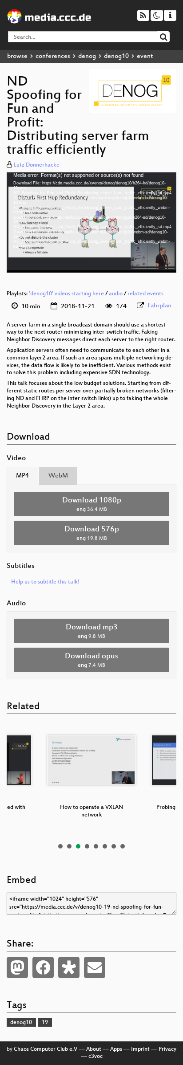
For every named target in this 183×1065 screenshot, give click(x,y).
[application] (91, 222)
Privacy (167, 1049)
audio (116, 294)
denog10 (116, 56)
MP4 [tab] (22, 476)
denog (87, 56)
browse (17, 56)
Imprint (140, 1049)
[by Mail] (94, 967)
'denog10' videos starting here (66, 294)
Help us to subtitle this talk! (45, 582)
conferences (53, 56)
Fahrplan (159, 306)
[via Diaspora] (69, 967)
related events (145, 294)
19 (45, 1023)
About (93, 1049)
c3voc (95, 1056)
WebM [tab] (58, 476)
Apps (116, 1049)
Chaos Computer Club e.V (45, 1049)
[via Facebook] (43, 967)
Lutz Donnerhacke (37, 165)
